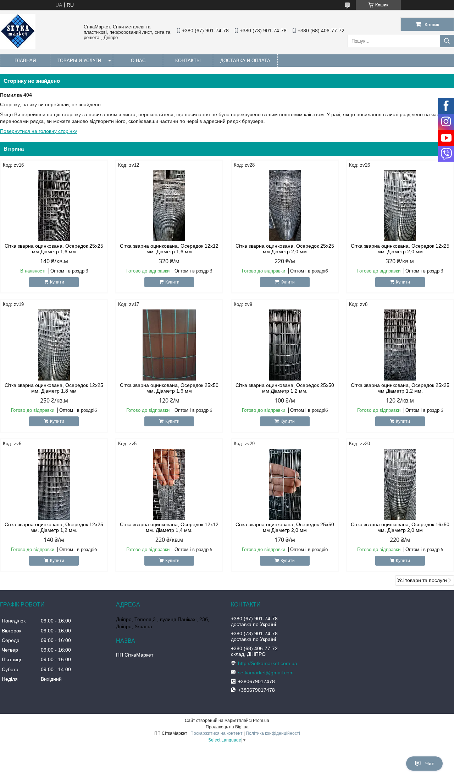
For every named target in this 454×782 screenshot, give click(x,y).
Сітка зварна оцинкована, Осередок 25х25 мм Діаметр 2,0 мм (285, 248)
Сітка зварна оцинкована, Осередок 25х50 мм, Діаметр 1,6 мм (169, 388)
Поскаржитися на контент (216, 733)
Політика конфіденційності (273, 733)
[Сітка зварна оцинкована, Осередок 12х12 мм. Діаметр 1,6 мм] (169, 205)
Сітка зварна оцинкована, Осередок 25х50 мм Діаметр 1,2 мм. (285, 388)
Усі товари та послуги (422, 580)
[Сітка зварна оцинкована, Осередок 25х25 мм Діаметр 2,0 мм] (285, 205)
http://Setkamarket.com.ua (267, 663)
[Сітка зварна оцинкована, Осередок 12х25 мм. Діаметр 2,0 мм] (400, 205)
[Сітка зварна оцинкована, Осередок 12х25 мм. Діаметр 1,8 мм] (54, 345)
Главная (25, 60)
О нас (138, 60)
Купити (57, 282)
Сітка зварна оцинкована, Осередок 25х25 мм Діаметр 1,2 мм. (400, 388)
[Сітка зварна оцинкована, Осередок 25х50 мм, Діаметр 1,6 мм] (169, 345)
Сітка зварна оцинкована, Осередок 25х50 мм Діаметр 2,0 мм (285, 527)
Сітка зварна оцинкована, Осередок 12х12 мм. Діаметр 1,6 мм (169, 248)
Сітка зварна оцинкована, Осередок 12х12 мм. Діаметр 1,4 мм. (169, 527)
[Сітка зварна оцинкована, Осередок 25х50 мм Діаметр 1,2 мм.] (285, 345)
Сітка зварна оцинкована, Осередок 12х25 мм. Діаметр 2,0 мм (400, 248)
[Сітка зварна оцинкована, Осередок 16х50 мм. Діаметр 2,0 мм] (400, 484)
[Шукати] (447, 41)
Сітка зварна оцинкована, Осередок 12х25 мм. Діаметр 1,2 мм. (54, 527)
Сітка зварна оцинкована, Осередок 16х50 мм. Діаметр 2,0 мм (400, 527)
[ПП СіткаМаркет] (17, 47)
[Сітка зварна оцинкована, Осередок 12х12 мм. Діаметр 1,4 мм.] (169, 484)
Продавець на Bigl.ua (227, 726)
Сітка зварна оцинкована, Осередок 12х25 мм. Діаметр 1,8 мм (54, 388)
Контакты (188, 60)
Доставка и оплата (245, 60)
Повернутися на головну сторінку (38, 131)
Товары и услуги (79, 60)
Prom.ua (261, 720)
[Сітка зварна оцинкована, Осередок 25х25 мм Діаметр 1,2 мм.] (400, 345)
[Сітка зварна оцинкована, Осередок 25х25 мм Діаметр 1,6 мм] (54, 205)
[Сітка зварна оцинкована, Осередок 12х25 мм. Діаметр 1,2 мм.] (54, 484)
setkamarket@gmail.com (266, 672)
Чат (429, 763)
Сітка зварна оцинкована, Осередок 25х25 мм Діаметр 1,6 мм (54, 248)
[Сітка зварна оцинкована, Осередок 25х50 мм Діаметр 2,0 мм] (285, 484)
